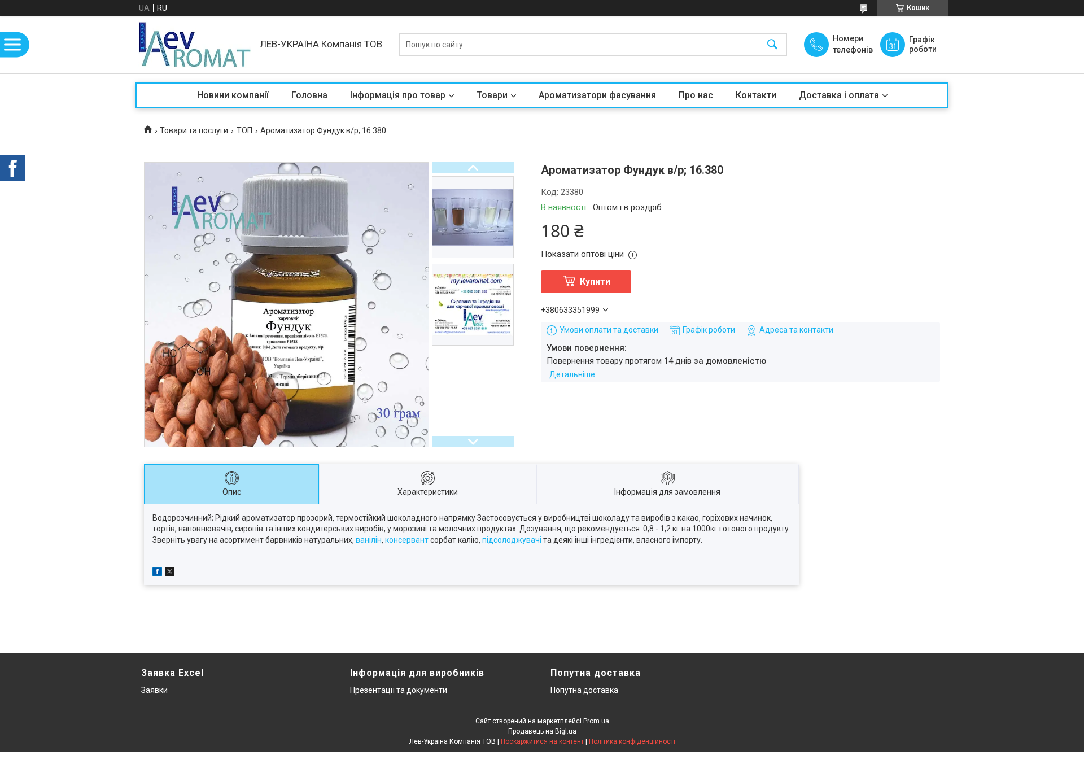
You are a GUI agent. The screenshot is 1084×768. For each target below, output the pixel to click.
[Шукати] (772, 44)
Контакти (756, 95)
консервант (407, 539)
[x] (169, 573)
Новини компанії (233, 95)
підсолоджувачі (511, 539)
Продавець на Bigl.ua (542, 731)
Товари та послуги (194, 130)
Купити (595, 281)
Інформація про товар (397, 95)
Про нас (696, 95)
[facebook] (157, 573)
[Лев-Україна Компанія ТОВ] (194, 44)
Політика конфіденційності (632, 741)
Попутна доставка (584, 690)
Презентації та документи (398, 690)
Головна (309, 95)
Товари (492, 95)
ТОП (244, 130)
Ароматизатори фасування (597, 95)
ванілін (369, 539)
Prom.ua (596, 721)
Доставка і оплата (839, 95)
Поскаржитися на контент (542, 741)
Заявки (154, 690)
